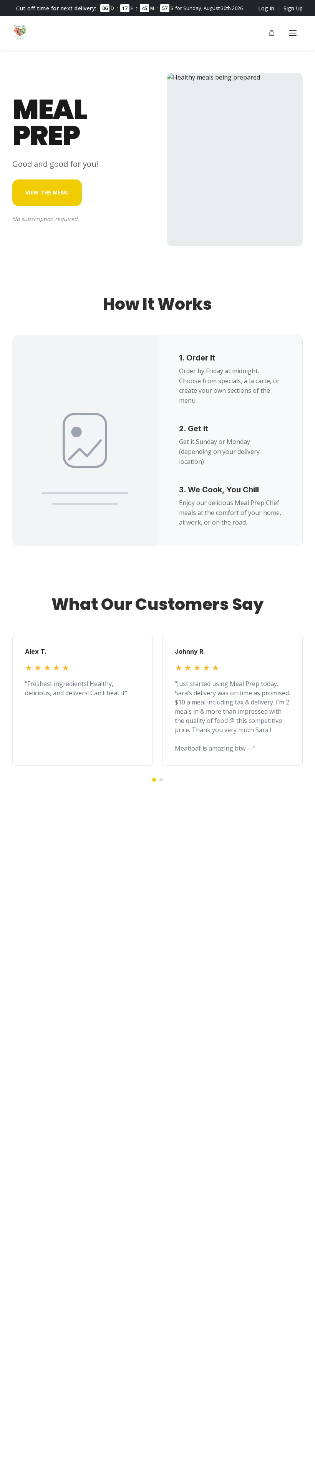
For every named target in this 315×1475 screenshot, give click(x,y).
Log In (266, 8)
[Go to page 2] (161, 780)
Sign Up (293, 8)
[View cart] (272, 33)
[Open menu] (293, 33)
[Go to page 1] (154, 780)
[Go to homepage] (20, 37)
